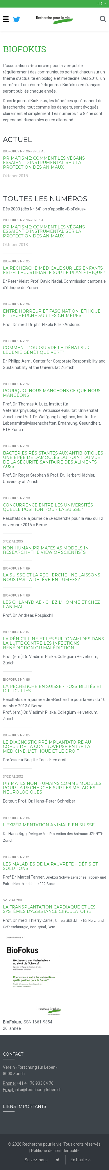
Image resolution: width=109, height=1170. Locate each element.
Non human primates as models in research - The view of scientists (46, 550)
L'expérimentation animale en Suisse (49, 825)
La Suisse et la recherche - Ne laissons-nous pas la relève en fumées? (52, 577)
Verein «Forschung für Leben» (30, 1067)
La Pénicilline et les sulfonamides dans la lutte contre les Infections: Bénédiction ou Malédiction (53, 643)
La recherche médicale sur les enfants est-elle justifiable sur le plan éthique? (54, 270)
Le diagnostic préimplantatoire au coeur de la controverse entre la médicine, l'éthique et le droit (47, 747)
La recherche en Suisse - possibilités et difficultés (52, 688)
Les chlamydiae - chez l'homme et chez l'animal (51, 604)
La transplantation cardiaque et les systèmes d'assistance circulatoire (49, 909)
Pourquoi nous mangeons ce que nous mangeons (52, 393)
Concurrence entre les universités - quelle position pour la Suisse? (49, 507)
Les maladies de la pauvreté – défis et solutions (50, 866)
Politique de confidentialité (55, 1150)
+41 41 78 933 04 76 (35, 1083)
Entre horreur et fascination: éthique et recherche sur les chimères (52, 313)
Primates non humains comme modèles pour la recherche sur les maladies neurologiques (52, 788)
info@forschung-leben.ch (38, 1089)
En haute (79, 1160)
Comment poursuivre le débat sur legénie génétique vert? (46, 350)
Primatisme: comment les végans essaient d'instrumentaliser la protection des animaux (44, 163)
